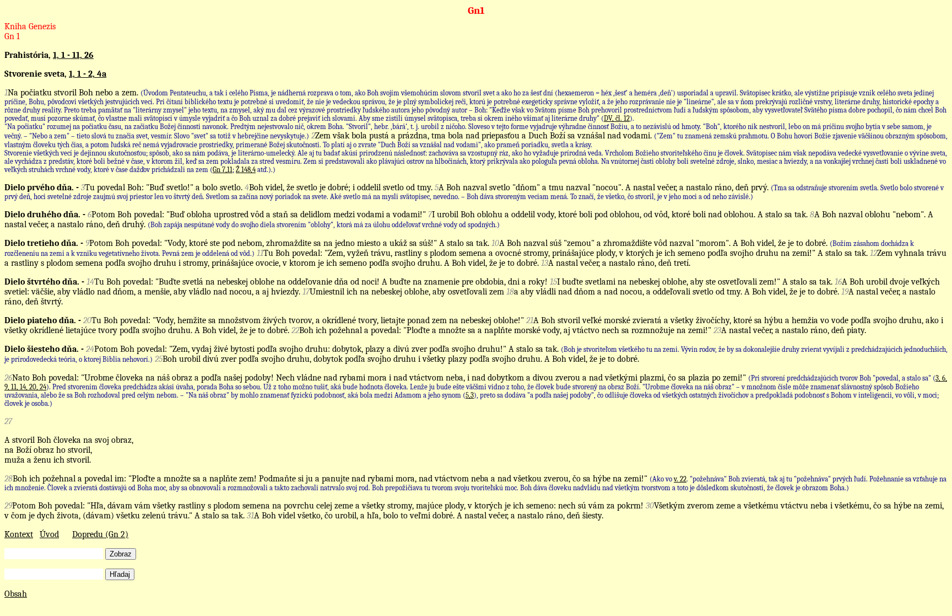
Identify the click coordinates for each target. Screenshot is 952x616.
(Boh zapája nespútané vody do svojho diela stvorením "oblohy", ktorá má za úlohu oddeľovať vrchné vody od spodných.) (324, 225)
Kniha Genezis (30, 26)
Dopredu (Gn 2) (100, 534)
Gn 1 (12, 36)
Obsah (15, 594)
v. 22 (680, 479)
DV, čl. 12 (617, 118)
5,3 (470, 395)
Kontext (18, 534)
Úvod (49, 534)
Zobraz (121, 554)
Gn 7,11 (222, 169)
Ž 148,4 (246, 169)
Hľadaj (120, 574)
